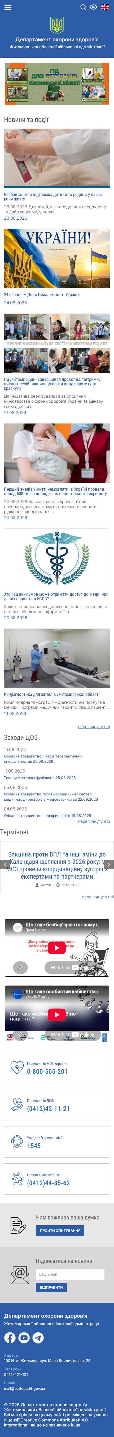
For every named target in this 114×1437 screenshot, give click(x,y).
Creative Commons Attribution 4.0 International (46, 1422)
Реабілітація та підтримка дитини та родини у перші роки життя (53, 196)
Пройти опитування (60, 1230)
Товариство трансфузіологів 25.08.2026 (40, 777)
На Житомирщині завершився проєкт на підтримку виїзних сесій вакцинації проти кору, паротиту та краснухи (52, 384)
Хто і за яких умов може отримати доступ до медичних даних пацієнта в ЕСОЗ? (56, 596)
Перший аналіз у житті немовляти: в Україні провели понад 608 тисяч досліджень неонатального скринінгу (55, 491)
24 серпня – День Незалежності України (42, 294)
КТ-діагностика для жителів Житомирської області (51, 694)
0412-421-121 (16, 1374)
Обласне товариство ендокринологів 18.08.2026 (47, 815)
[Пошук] (83, 7)
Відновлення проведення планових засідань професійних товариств (57, 858)
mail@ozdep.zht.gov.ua (24, 1388)
